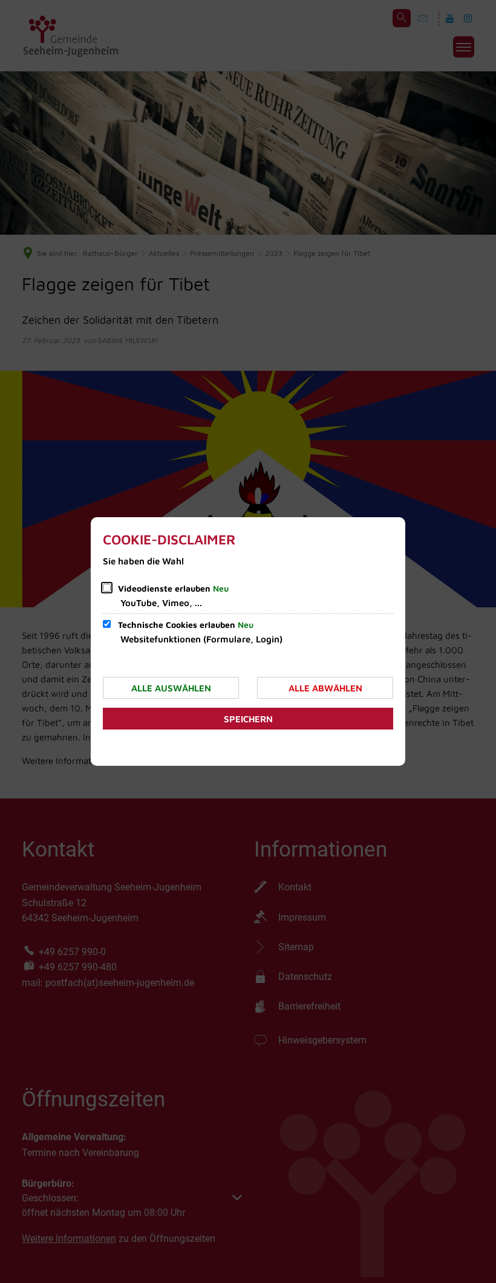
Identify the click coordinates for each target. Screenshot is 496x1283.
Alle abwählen (325, 688)
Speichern (248, 719)
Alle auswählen (171, 688)
